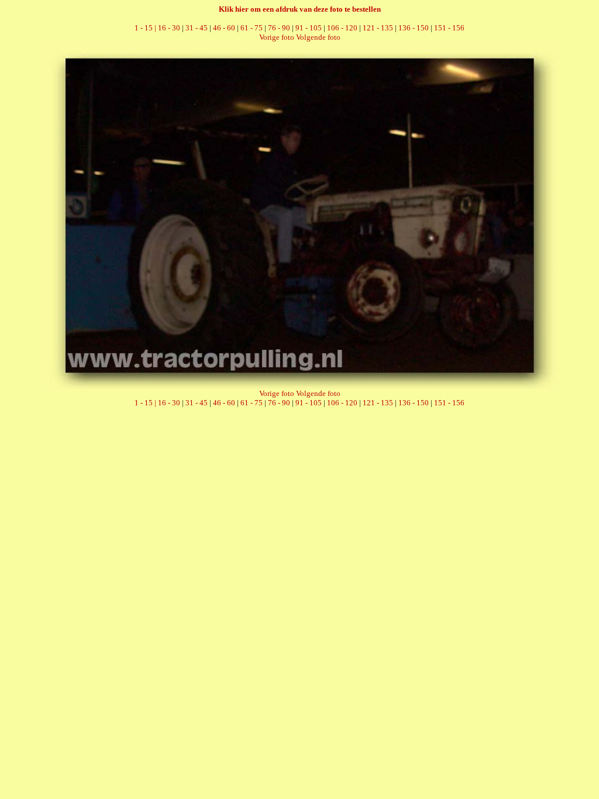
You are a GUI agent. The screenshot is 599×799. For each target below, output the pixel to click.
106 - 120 (342, 27)
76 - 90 (279, 27)
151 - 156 (449, 27)
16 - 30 (169, 27)
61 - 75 (251, 27)
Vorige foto (276, 37)
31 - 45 (196, 27)
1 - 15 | (146, 27)
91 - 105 (308, 27)
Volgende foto (318, 37)
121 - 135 (378, 27)
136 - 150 (413, 27)
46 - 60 (224, 27)
